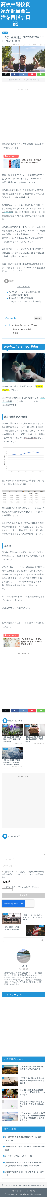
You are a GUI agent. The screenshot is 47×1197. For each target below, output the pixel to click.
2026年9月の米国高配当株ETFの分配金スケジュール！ (24, 1138)
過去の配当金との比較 (22, 329)
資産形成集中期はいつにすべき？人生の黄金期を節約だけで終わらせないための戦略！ (24, 1164)
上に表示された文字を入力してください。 (21, 887)
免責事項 (32, 1191)
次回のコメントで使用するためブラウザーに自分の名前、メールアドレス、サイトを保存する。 (23, 874)
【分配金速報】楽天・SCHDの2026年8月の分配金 (25, 1148)
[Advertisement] (39, 9)
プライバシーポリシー (18, 1191)
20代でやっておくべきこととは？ (19, 1156)
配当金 (5, 32)
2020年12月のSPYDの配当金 (24, 325)
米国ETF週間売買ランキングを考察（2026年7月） (24, 1173)
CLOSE (37, 318)
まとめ (15, 333)
